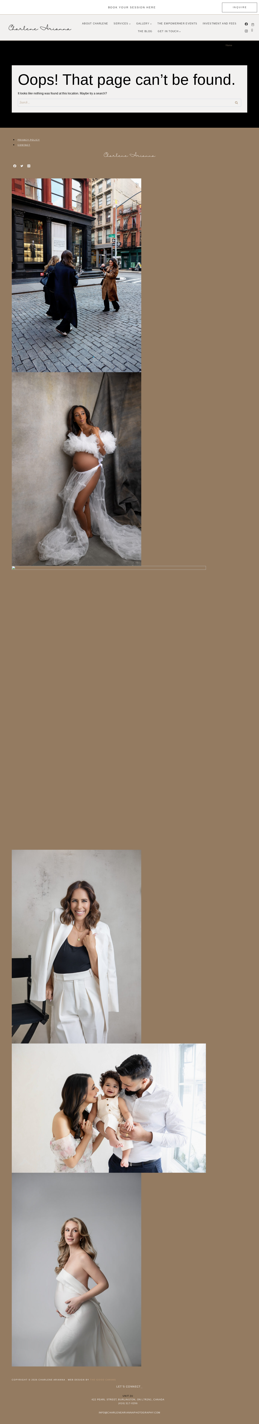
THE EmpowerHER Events (177, 23)
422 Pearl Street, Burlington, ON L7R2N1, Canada (128, 1399)
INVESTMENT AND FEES (220, 23)
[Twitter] (22, 166)
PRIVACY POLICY (29, 140)
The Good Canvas (103, 1380)
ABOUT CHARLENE (95, 23)
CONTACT (24, 145)
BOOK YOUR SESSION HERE (132, 7)
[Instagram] (246, 31)
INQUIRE (240, 7)
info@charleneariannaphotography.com (129, 1412)
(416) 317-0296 (128, 1403)
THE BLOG (145, 31)
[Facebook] (246, 24)
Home (229, 45)
